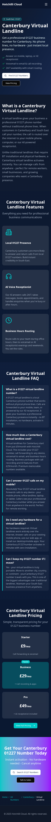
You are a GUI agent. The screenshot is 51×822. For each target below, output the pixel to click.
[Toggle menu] (46, 4)
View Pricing (11, 83)
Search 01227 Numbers (27, 772)
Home (4, 797)
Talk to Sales (25, 780)
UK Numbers (14, 798)
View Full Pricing (23, 725)
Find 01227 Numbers (18, 75)
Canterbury (28, 797)
